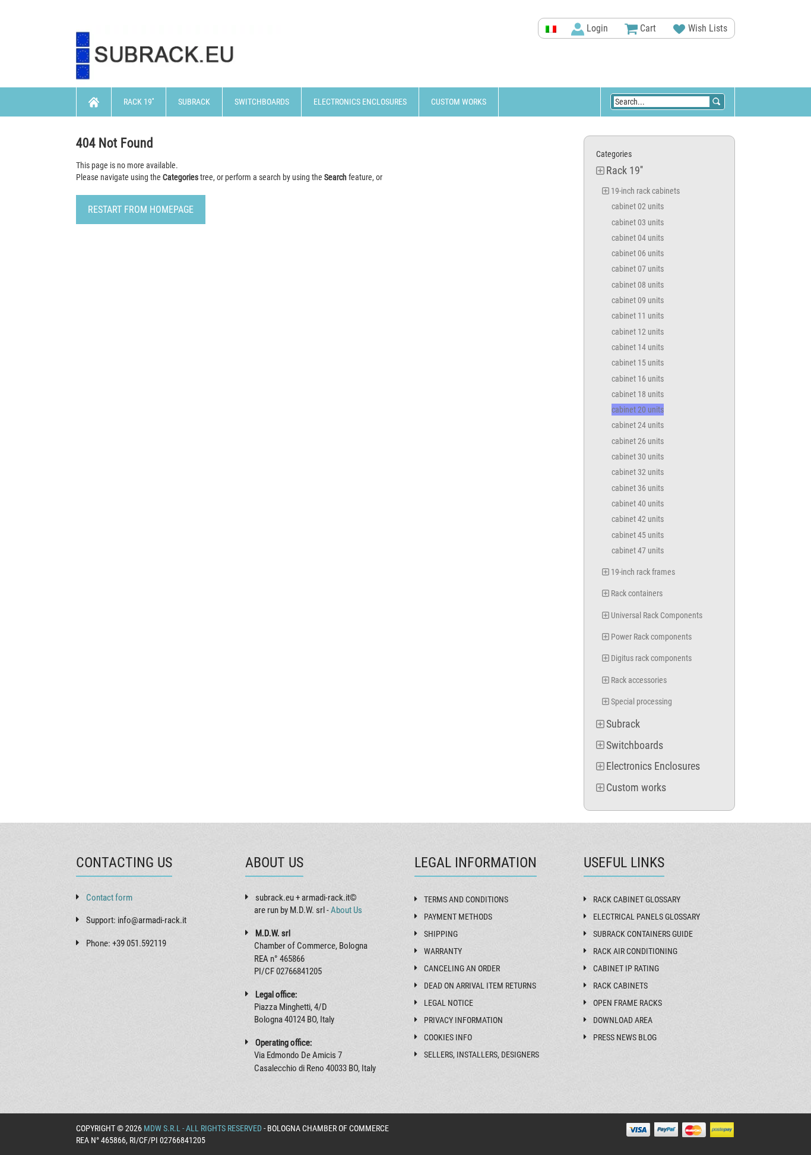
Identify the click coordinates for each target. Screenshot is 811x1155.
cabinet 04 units (638, 238)
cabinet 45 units (638, 535)
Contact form (109, 897)
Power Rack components (651, 636)
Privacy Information (463, 1020)
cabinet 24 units (638, 425)
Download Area (622, 1020)
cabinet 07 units (638, 268)
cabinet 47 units (638, 550)
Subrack (194, 101)
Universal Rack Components (656, 615)
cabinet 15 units (638, 362)
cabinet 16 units (638, 378)
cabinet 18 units (638, 394)
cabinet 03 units (638, 222)
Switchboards (262, 101)
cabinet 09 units (638, 300)
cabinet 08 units (638, 284)
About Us (346, 910)
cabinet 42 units (638, 519)
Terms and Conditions (466, 899)
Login (596, 28)
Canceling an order (462, 968)
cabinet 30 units (638, 456)
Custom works (458, 101)
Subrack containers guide (643, 934)
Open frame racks (627, 1003)
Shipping (441, 934)
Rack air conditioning (635, 951)
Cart (647, 28)
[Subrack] (180, 56)
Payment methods (458, 916)
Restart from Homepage (141, 209)
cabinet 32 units (638, 472)
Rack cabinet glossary (636, 899)
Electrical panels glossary (646, 916)
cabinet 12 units (638, 331)
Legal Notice (448, 1003)
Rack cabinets (620, 985)
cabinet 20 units (638, 409)
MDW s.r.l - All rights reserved (203, 1128)
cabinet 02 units (638, 206)
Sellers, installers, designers (481, 1054)
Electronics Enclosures (360, 101)
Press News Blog (625, 1037)
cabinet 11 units (638, 315)
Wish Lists (706, 28)
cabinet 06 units (638, 253)
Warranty (443, 951)
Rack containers (637, 593)
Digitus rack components (651, 658)
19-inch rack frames (643, 572)
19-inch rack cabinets (645, 191)
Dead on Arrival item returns (480, 985)
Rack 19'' (138, 101)
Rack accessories (639, 680)
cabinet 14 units (638, 347)
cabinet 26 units (638, 441)
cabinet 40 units (638, 503)
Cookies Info (448, 1037)
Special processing (641, 701)
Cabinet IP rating (626, 968)
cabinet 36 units (638, 488)
